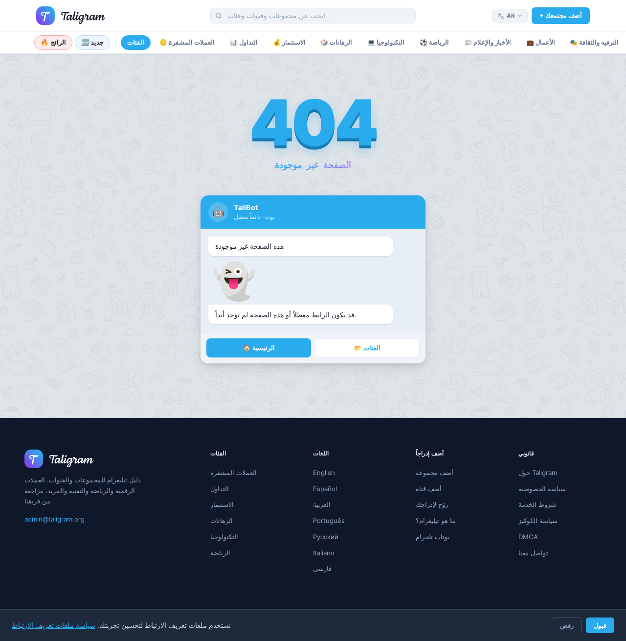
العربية (322, 504)
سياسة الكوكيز (538, 520)
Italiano (324, 553)
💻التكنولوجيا (385, 42)
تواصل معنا (533, 553)
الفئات (135, 42)
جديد (92, 42)
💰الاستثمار (289, 42)
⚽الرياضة (434, 42)
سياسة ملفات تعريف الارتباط (53, 625)
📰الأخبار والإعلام (487, 42)
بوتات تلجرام (433, 537)
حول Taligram (537, 472)
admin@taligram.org (54, 519)
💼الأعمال (540, 42)
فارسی (322, 568)
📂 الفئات (367, 348)
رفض (567, 625)
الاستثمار (222, 504)
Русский (325, 537)
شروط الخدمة (537, 504)
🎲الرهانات (336, 42)
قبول (600, 625)
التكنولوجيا (224, 537)
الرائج (53, 42)
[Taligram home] (71, 15)
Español (325, 489)
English (324, 472)
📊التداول (244, 42)
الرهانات (221, 520)
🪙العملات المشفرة (187, 42)
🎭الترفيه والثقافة (594, 42)
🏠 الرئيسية (259, 348)
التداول (219, 489)
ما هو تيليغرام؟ (435, 520)
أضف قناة (429, 489)
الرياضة (220, 553)
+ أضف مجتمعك (560, 15)
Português (329, 520)
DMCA (528, 537)
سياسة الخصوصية (542, 489)
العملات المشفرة (233, 472)
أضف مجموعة (434, 472)
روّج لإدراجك (432, 504)
